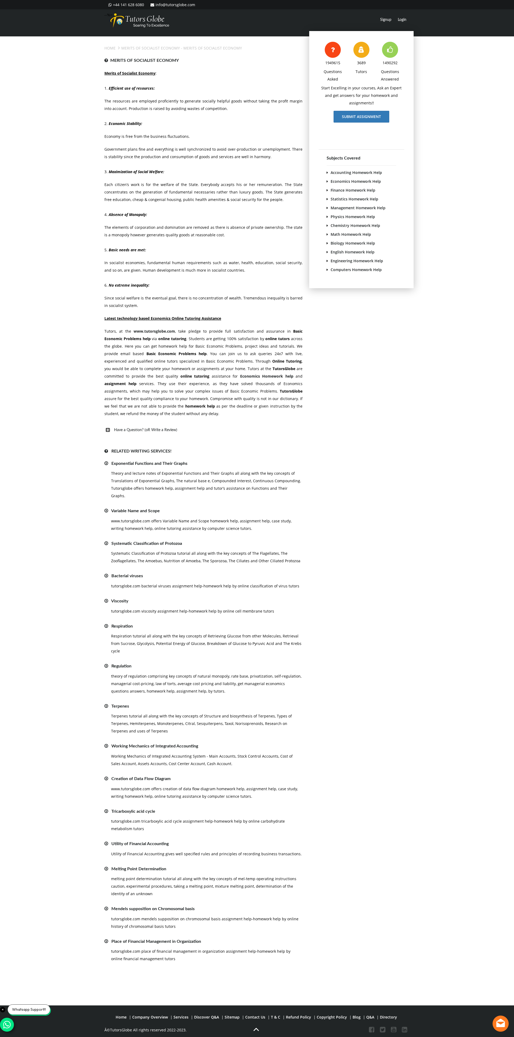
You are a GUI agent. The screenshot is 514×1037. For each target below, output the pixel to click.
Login (402, 20)
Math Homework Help (351, 234)
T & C (275, 1017)
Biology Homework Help (353, 243)
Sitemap (232, 1017)
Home (110, 48)
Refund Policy (298, 1017)
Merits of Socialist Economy (150, 48)
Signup (385, 20)
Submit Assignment (361, 116)
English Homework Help (353, 251)
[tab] (203, 430)
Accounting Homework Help (356, 172)
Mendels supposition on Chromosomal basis (153, 909)
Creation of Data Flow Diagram (141, 779)
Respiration (122, 626)
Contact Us (255, 1017)
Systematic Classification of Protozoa (146, 543)
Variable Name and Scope (135, 511)
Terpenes (120, 706)
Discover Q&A (206, 1017)
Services (180, 1017)
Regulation (121, 666)
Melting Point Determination (138, 869)
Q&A (370, 1017)
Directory (388, 1017)
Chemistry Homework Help (355, 225)
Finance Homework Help (353, 190)
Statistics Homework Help (354, 199)
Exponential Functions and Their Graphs (149, 463)
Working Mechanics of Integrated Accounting (154, 746)
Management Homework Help (358, 207)
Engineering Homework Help (357, 260)
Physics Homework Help (353, 216)
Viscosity (119, 601)
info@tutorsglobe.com (175, 4)
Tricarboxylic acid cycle (133, 811)
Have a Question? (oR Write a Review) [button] (145, 430)
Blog (357, 1017)
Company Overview (150, 1017)
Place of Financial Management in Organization (156, 941)
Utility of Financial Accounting (140, 844)
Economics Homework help (266, 376)
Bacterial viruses (127, 576)
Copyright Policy (332, 1017)
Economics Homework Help (356, 181)
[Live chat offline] (501, 1024)
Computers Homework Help (356, 269)
